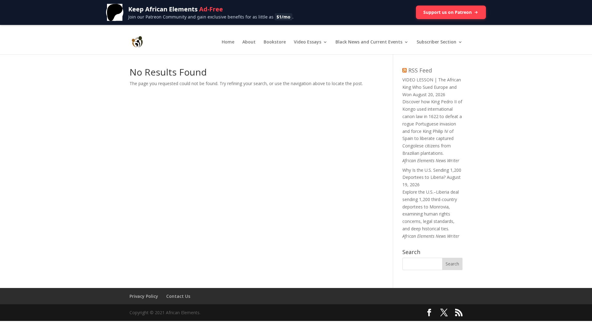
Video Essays (307, 42)
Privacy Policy (144, 296)
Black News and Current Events (368, 42)
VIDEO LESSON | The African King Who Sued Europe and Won (431, 87)
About (249, 42)
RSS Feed (420, 70)
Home (228, 42)
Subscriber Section (436, 42)
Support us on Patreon (447, 12)
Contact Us (178, 296)
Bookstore (275, 42)
